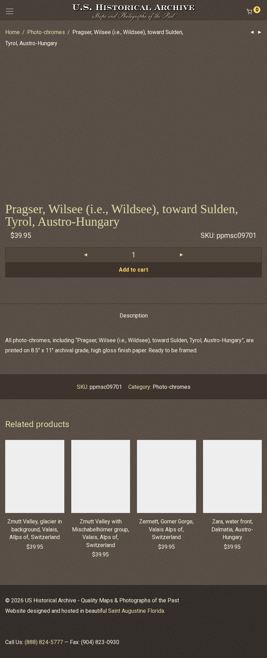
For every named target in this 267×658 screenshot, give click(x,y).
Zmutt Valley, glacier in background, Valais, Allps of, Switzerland (34, 529)
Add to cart (133, 269)
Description (134, 315)
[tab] (134, 316)
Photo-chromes (46, 32)
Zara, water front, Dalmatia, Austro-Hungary (232, 529)
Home (12, 32)
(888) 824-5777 (44, 642)
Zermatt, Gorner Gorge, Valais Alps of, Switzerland (166, 529)
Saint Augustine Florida (136, 611)
